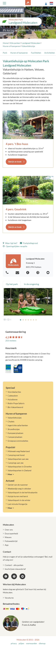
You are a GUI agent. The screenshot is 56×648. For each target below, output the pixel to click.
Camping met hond (16, 455)
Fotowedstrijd (11, 541)
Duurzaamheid (11, 533)
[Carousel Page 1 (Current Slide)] (20, 135)
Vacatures (9, 598)
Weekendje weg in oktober (19, 488)
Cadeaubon (13, 395)
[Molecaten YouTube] (22, 576)
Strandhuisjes (14, 429)
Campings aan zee (15, 463)
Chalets (11, 421)
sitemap (42, 643)
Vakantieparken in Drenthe (20, 466)
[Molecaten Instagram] (38, 273)
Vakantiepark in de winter (19, 500)
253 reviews (10, 340)
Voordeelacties (14, 392)
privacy (14, 643)
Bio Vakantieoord (15, 407)
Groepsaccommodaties (18, 441)
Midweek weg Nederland (19, 451)
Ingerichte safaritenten (18, 425)
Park (5, 52)
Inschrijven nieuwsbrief (15, 569)
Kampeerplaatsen (15, 433)
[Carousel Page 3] (25, 135)
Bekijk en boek (15, 161)
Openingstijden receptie (16, 246)
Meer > (11, 474)
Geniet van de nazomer (18, 484)
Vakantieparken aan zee (18, 459)
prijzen (21, 643)
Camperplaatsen (15, 437)
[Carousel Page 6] (33, 135)
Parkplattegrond (30, 243)
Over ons (9, 529)
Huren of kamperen (19, 52)
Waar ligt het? (11, 243)
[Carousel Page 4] (28, 135)
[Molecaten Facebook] (28, 273)
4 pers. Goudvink (16, 209)
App (6, 545)
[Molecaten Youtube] (48, 273)
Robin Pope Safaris (16, 403)
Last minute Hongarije (17, 504)
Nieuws (8, 537)
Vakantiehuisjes (15, 417)
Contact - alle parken (14, 565)
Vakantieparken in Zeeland (19, 470)
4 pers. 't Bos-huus (17, 143)
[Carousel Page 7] (36, 135)
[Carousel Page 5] (30, 135)
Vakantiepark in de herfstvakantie (22, 492)
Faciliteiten (36, 52)
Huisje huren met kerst (18, 496)
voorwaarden (31, 643)
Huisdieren (13, 399)
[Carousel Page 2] (23, 135)
